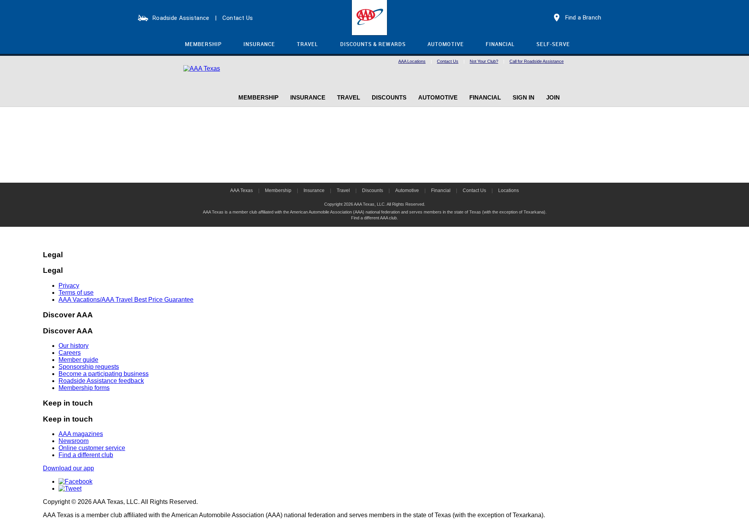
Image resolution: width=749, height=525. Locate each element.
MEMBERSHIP (203, 44)
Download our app (68, 468)
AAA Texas (241, 190)
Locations (508, 190)
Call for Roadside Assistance (536, 61)
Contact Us (237, 17)
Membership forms (84, 387)
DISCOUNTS (389, 97)
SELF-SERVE (553, 44)
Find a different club (86, 455)
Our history (74, 345)
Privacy (69, 285)
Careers (70, 352)
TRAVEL (307, 44)
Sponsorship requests (89, 366)
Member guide (78, 359)
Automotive (407, 190)
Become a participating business (104, 373)
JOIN (553, 97)
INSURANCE (259, 44)
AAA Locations (412, 61)
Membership (278, 190)
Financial (441, 190)
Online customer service (92, 448)
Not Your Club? (484, 61)
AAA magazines (81, 434)
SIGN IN (523, 97)
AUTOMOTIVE (445, 44)
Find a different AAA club (374, 217)
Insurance (314, 190)
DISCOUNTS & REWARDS (373, 44)
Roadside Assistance (181, 17)
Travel (343, 190)
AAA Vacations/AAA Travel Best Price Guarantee (126, 299)
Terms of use (76, 292)
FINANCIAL (500, 44)
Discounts (372, 190)
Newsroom (74, 441)
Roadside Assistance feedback (101, 380)
